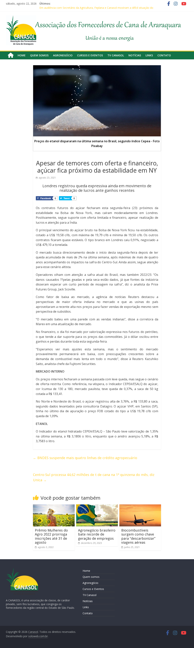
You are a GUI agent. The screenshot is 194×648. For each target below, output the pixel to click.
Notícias (134, 55)
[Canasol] (10, 55)
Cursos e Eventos (90, 55)
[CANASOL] (22, 569)
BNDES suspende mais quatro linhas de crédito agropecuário (85, 457)
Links (149, 55)
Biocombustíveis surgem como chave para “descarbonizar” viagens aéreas (138, 536)
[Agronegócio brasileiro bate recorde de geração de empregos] (97, 507)
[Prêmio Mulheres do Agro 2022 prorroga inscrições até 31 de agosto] (54, 507)
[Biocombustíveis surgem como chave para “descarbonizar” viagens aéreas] (140, 507)
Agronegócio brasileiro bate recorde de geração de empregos (96, 534)
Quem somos (39, 55)
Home (22, 55)
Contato (164, 55)
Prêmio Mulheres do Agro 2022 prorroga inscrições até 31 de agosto (51, 536)
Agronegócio (63, 55)
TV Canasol (115, 55)
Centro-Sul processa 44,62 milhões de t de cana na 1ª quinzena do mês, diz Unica (93, 477)
